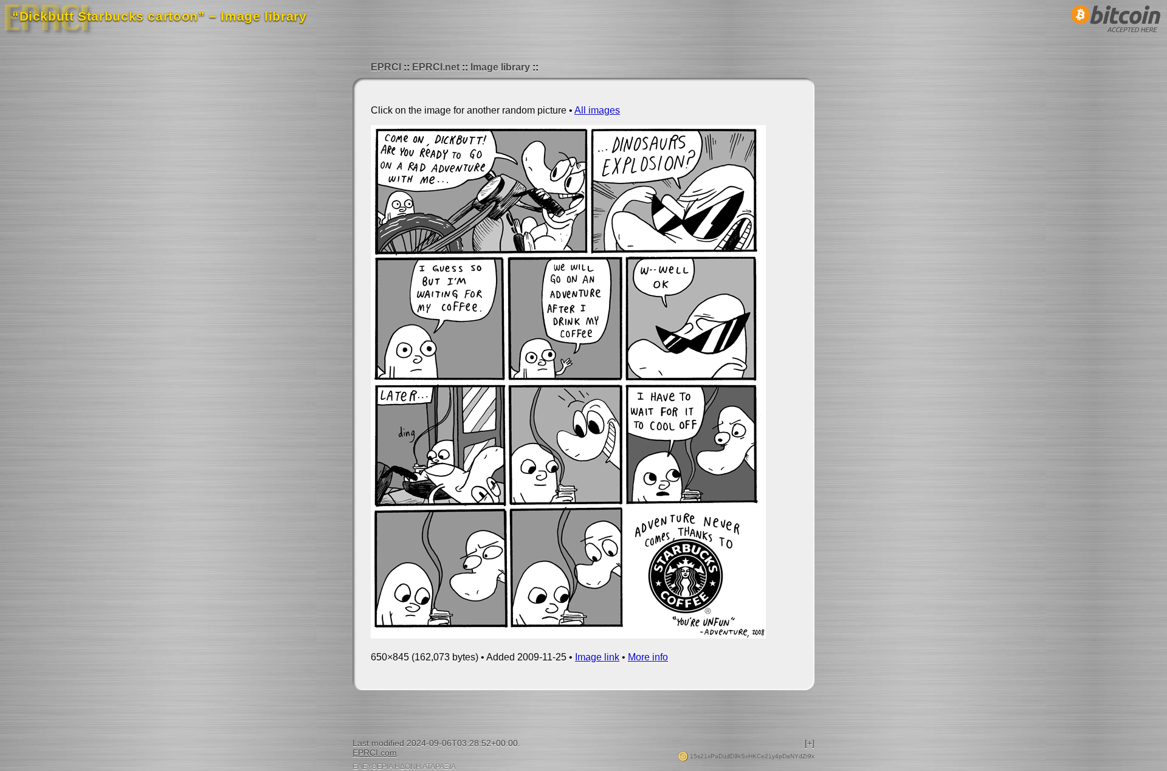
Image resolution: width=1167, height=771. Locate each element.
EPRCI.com (375, 753)
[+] (809, 743)
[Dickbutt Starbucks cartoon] (568, 635)
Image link (597, 657)
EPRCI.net (436, 67)
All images (597, 110)
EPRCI (386, 67)
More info (648, 657)
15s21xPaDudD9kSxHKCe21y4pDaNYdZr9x (751, 756)
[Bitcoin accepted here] (1116, 35)
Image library (500, 67)
